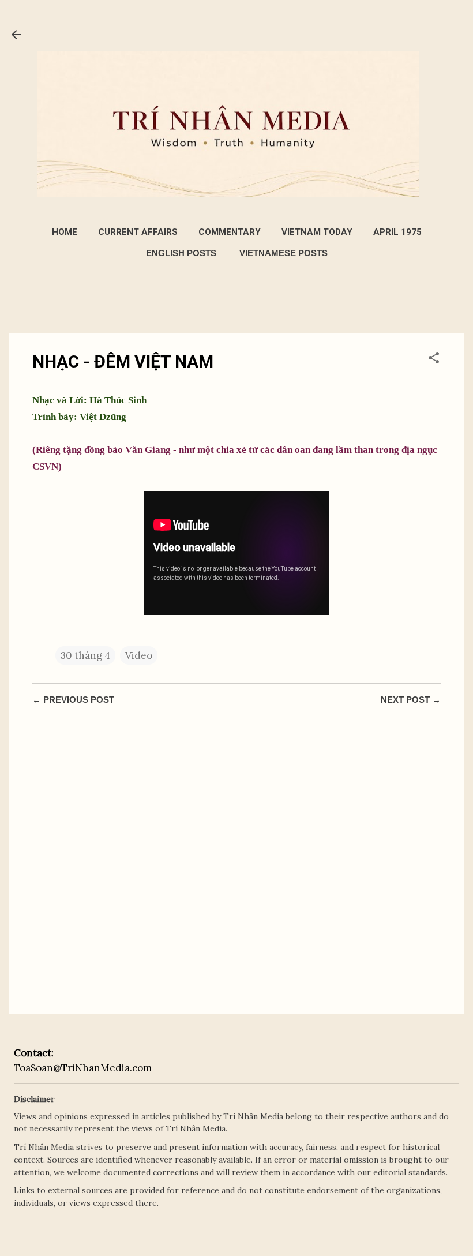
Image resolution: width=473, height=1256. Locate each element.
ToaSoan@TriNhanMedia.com (83, 1068)
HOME (64, 232)
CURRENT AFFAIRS (138, 232)
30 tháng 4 (85, 655)
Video (138, 655)
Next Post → (411, 699)
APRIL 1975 (397, 232)
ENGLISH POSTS (181, 253)
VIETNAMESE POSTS (283, 253)
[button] (434, 359)
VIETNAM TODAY (316, 232)
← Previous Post (73, 699)
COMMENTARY (229, 232)
